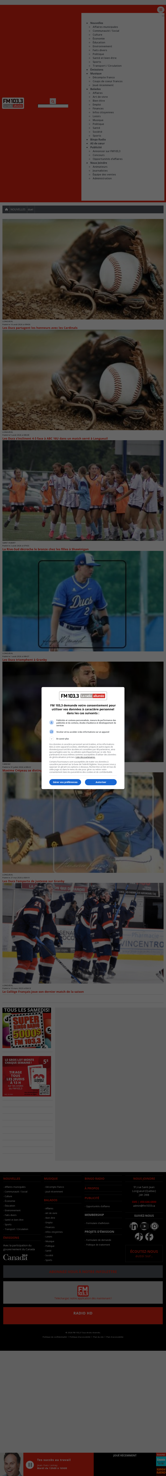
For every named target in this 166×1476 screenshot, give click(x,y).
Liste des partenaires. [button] (85, 757)
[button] (83, 739)
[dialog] (83, 738)
